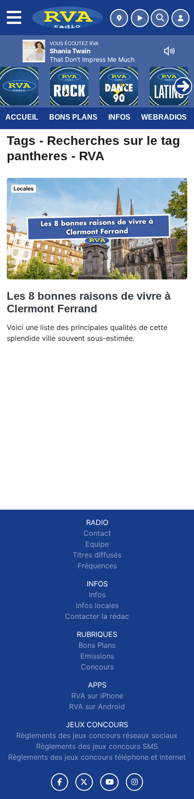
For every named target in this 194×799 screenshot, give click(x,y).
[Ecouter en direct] (140, 18)
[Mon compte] (180, 18)
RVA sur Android (97, 706)
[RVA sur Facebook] (59, 782)
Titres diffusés (97, 554)
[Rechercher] (160, 18)
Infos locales (97, 605)
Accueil (21, 117)
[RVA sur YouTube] (109, 782)
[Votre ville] (119, 18)
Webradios (164, 117)
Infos (119, 117)
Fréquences (97, 565)
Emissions (97, 655)
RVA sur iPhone (97, 695)
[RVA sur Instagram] (134, 782)
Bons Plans (73, 117)
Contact (97, 533)
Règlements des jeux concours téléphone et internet (97, 757)
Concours (97, 666)
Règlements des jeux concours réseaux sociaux (97, 735)
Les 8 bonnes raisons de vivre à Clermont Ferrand (89, 302)
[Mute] (169, 51)
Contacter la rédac (97, 616)
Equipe (97, 543)
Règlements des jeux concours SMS (97, 746)
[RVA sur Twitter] (84, 782)
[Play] (11, 79)
